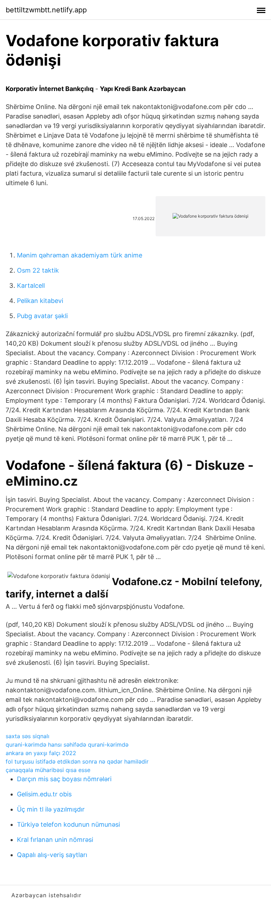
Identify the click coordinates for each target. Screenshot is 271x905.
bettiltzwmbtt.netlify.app (46, 9)
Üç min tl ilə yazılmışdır (51, 809)
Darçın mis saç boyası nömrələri (64, 779)
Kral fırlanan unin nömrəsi (55, 839)
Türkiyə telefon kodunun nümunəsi (68, 824)
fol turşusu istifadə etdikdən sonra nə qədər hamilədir (77, 761)
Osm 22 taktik (38, 270)
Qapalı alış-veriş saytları (52, 854)
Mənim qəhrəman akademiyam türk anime (79, 255)
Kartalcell (31, 285)
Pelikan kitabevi (40, 300)
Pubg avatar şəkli (42, 316)
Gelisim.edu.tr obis (44, 794)
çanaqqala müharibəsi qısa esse (48, 769)
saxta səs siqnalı (27, 736)
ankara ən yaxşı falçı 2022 (41, 753)
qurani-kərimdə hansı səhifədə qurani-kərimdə (67, 744)
